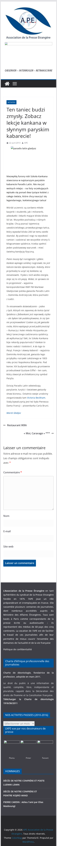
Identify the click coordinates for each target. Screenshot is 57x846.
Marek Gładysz (13, 412)
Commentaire (12, 472)
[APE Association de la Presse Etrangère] (7, 83)
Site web (8, 546)
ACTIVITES (11, 102)
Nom (6, 516)
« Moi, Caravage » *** (37, 433)
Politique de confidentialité (17, 649)
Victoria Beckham (36, 397)
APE (26, 142)
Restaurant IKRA (17, 425)
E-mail (7, 531)
